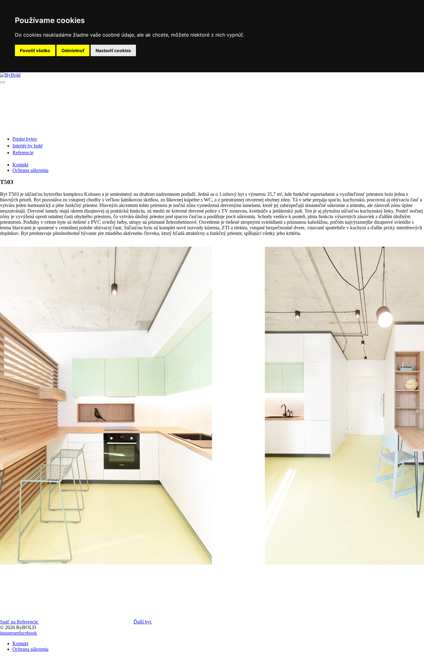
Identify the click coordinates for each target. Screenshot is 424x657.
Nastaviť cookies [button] (113, 50)
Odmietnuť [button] (72, 50)
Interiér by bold (27, 145)
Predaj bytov (24, 139)
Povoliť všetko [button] (35, 50)
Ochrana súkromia (30, 170)
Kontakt (20, 164)
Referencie (23, 152)
